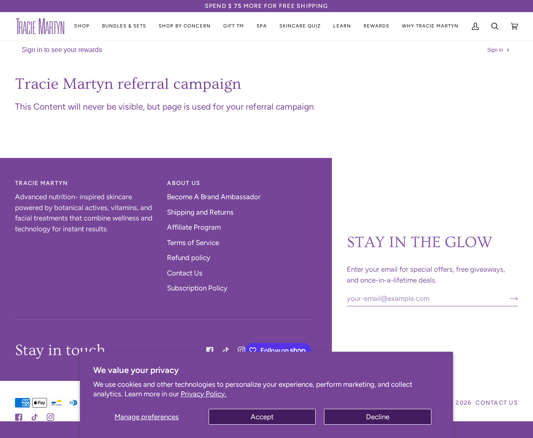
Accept (262, 417)
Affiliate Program (194, 227)
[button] (81, 26)
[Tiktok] (225, 350)
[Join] (507, 298)
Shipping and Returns (200, 212)
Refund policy (188, 257)
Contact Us (184, 273)
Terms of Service (193, 242)
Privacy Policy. (204, 394)
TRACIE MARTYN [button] (41, 183)
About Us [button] (183, 183)
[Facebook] (210, 350)
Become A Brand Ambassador (214, 197)
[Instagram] (241, 350)
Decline (377, 417)
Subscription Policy (197, 288)
